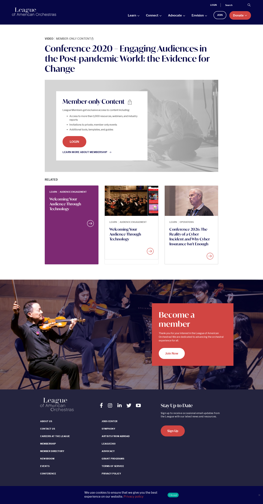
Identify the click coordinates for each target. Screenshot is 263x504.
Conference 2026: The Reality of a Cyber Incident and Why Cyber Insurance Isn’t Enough (189, 236)
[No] (259, 495)
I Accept (173, 495)
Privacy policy (134, 496)
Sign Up (172, 431)
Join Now (171, 353)
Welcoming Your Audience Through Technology (65, 204)
